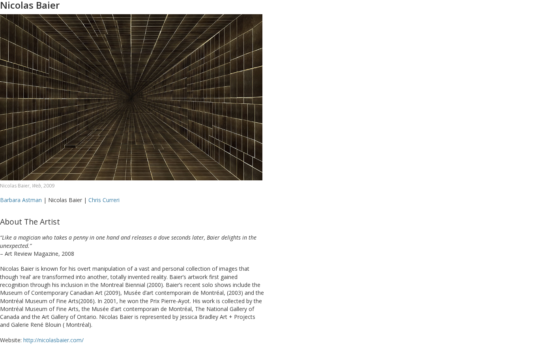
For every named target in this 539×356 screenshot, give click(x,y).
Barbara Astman (21, 200)
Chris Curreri (104, 200)
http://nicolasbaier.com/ (53, 340)
